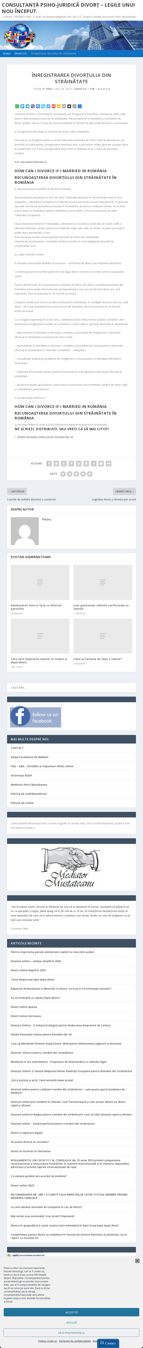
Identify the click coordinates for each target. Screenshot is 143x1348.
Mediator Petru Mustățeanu (29, 784)
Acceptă (72, 1312)
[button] (137, 1261)
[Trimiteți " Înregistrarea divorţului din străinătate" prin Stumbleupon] (93, 463)
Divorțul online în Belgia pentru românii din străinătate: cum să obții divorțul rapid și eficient (71, 1114)
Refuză (71, 1322)
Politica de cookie (22, 803)
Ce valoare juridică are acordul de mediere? (39, 1176)
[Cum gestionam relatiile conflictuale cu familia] (102, 582)
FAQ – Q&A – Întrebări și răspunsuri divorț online (42, 766)
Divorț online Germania (26, 1016)
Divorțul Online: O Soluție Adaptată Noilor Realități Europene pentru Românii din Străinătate (71, 1071)
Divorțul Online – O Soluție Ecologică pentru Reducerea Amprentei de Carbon (60, 1025)
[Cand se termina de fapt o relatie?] (102, 636)
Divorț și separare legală (26, 1132)
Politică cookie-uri (47, 1341)
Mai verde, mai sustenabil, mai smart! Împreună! (42, 1216)
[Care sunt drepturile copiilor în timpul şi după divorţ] (40, 636)
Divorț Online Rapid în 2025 (28, 970)
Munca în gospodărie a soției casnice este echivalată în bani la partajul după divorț (65, 1225)
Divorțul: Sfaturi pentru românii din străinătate (42, 1052)
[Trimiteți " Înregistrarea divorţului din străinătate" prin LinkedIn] (78, 463)
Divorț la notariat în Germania (30, 1151)
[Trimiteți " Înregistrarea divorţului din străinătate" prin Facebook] (49, 463)
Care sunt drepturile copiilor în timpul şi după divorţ (39, 660)
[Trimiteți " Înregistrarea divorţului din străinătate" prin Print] (108, 463)
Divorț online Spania (24, 1007)
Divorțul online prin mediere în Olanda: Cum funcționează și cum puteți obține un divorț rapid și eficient (68, 1103)
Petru (49, 88)
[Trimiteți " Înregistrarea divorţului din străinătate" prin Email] (101, 463)
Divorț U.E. (80, 88)
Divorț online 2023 (22, 1185)
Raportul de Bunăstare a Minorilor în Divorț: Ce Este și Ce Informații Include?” (61, 988)
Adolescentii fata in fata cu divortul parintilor (36, 607)
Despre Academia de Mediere (29, 757)
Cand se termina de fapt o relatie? (97, 659)
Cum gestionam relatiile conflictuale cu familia (101, 607)
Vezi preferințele (71, 1333)
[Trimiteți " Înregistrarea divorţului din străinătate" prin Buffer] (86, 463)
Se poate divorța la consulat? (30, 1142)
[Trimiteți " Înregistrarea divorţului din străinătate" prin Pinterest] (71, 463)
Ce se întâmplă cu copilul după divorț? (35, 998)
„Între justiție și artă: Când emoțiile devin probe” (42, 1080)
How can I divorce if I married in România (61, 170)
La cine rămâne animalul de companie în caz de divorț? (46, 1207)
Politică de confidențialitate (29, 793)
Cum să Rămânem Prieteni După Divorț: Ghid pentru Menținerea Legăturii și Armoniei (66, 1043)
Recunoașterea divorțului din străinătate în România (66, 180)
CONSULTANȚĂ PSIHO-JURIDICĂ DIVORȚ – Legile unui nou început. (68, 8)
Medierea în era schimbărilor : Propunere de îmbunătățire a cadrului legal (58, 1062)
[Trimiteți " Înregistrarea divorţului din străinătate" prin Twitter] (56, 463)
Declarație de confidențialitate (75, 1341)
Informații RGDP (21, 775)
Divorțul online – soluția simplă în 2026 (36, 961)
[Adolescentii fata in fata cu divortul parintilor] (40, 582)
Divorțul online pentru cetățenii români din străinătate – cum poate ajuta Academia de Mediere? (68, 1091)
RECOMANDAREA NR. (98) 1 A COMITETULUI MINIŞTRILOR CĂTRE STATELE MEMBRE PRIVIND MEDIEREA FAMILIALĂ (69, 1196)
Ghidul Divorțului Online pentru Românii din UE (41, 1034)
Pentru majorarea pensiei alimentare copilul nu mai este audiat (52, 952)
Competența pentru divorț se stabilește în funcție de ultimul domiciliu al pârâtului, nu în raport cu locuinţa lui (69, 1236)
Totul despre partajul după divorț (33, 979)
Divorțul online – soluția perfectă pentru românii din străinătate (53, 1123)
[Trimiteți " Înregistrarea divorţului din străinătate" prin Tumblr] (64, 463)
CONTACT (17, 748)
